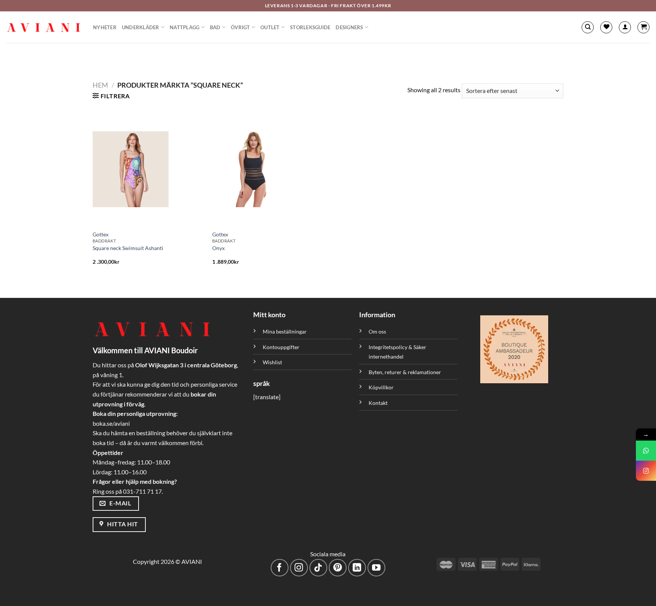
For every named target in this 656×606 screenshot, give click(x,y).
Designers (349, 27)
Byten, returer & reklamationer (405, 372)
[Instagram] (646, 471)
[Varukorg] (643, 27)
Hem (100, 85)
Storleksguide (310, 27)
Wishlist (272, 362)
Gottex (101, 234)
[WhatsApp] (646, 451)
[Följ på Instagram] (299, 568)
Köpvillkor (381, 387)
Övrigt (240, 27)
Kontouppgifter (281, 347)
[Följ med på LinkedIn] (357, 568)
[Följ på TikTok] (318, 568)
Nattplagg (184, 27)
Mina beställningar (285, 331)
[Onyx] (268, 169)
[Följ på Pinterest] (338, 568)
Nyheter (105, 27)
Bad (215, 27)
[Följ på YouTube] (376, 568)
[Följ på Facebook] (280, 568)
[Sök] (588, 27)
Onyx (218, 248)
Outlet (270, 27)
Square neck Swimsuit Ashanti (128, 248)
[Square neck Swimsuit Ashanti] (149, 169)
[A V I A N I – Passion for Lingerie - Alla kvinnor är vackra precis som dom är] (44, 27)
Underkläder (140, 27)
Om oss (377, 331)
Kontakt (378, 403)
